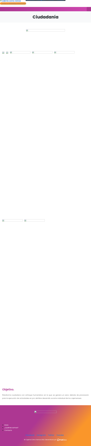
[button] (13, 3)
